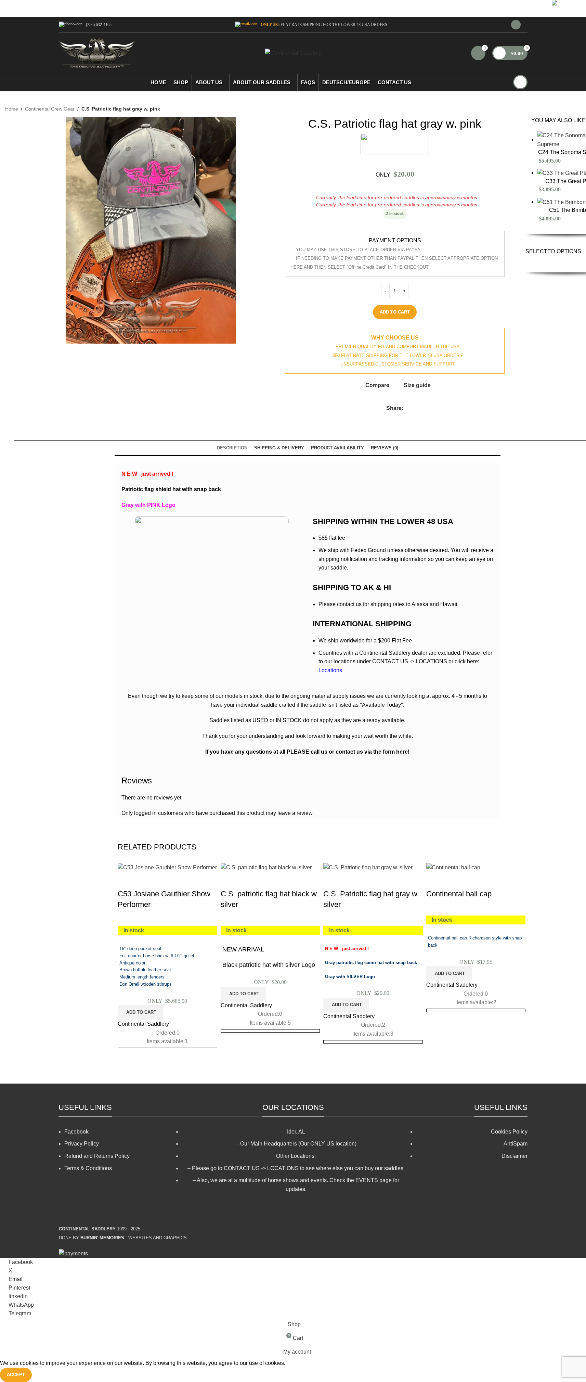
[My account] (516, 24)
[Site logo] (97, 52)
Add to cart (395, 312)
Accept (16, 1374)
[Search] (520, 82)
